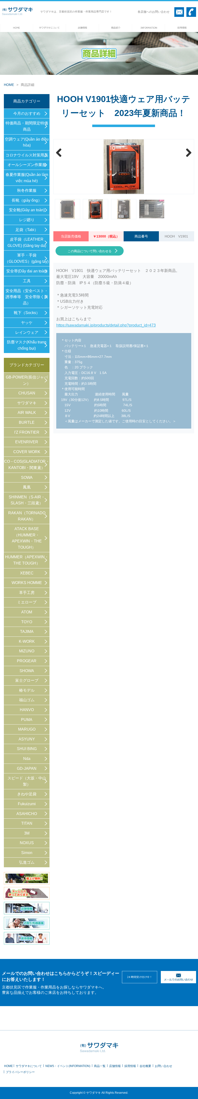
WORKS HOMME (27, 583)
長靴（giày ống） (27, 200)
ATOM (26, 612)
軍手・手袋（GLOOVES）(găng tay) (27, 258)
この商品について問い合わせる (90, 251)
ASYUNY (27, 739)
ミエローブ (26, 602)
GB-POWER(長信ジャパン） (27, 380)
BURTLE (27, 422)
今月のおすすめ (26, 113)
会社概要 (145, 1066)
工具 (27, 281)
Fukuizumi (27, 804)
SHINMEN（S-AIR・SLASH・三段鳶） (27, 500)
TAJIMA (27, 632)
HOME (9, 85)
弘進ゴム (27, 862)
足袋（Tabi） (26, 230)
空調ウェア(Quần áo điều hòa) (27, 142)
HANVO (27, 710)
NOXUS (27, 843)
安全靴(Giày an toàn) (27, 210)
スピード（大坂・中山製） (26, 781)
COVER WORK (26, 452)
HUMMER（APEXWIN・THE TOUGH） (27, 560)
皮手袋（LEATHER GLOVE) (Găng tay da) (26, 242)
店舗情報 (115, 1066)
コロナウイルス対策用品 (27, 155)
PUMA (26, 720)
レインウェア (26, 332)
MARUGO (26, 729)
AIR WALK (27, 413)
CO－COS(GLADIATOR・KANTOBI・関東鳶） (27, 464)
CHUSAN (26, 393)
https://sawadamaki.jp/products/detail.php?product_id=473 (106, 325)
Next (187, 152)
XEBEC (27, 573)
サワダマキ (26, 403)
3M (26, 833)
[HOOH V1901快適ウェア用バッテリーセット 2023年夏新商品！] (124, 166)
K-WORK (27, 641)
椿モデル (27, 690)
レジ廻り (27, 220)
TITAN (26, 823)
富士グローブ (26, 680)
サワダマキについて (29, 1066)
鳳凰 (27, 487)
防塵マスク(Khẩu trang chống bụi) (26, 345)
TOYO (26, 622)
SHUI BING (27, 749)
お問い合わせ (163, 1066)
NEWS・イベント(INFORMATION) (67, 1066)
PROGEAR (26, 661)
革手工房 (27, 593)
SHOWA (27, 671)
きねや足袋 (26, 794)
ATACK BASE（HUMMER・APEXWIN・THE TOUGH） (27, 538)
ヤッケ (27, 323)
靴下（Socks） (27, 313)
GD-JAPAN (26, 768)
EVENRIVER (26, 442)
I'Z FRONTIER (26, 432)
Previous (60, 152)
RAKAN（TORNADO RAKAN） (26, 516)
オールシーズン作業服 (26, 165)
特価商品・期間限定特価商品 (27, 126)
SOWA (27, 478)
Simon (26, 853)
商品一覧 (100, 1066)
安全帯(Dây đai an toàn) (26, 271)
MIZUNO (26, 651)
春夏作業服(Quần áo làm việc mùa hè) (27, 178)
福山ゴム (27, 700)
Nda (26, 759)
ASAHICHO (26, 814)
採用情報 (130, 1066)
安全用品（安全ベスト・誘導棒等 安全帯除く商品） (27, 297)
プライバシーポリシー (20, 1072)
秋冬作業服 (26, 190)
